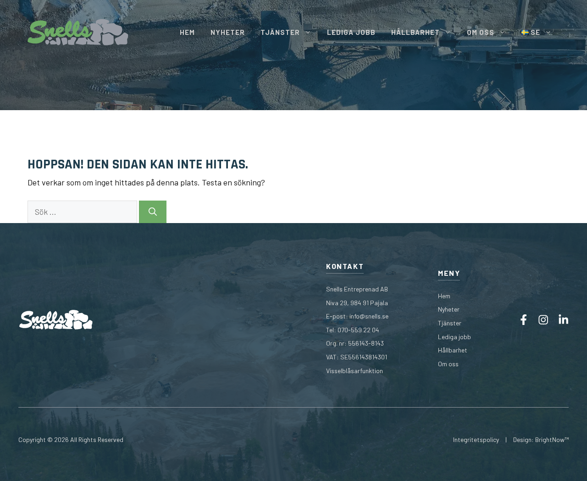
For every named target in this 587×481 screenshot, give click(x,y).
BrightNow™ (552, 439)
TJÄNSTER (280, 32)
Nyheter (449, 309)
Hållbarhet (452, 350)
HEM (187, 32)
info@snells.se (368, 316)
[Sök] (152, 212)
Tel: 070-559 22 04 (352, 330)
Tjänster (449, 323)
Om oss (448, 364)
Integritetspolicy (476, 439)
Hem (444, 296)
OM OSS (480, 32)
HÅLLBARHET (415, 32)
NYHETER (227, 32)
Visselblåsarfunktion (354, 371)
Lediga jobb (454, 337)
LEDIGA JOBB (351, 32)
